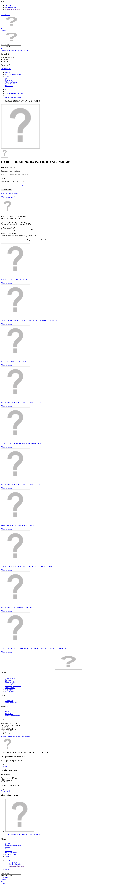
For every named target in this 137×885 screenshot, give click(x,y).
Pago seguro (9, 690)
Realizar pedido (6, 69)
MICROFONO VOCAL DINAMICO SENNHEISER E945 (21, 402)
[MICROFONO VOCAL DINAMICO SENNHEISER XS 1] (15, 481)
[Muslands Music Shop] (11, 27)
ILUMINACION (11, 84)
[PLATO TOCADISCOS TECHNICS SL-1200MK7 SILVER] (15, 440)
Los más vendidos (11, 703)
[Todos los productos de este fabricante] (7, 212)
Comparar (4, 766)
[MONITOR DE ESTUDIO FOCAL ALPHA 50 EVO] (15, 522)
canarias (28, 737)
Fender (16, 737)
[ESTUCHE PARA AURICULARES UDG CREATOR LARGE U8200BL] (15, 563)
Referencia (5, 167)
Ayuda (7, 860)
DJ (6, 78)
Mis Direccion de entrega (13, 716)
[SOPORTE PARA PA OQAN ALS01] (15, 276)
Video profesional (11, 82)
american (11, 737)
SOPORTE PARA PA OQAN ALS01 (14, 279)
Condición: (5, 171)
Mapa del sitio (10, 682)
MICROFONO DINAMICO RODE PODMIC (17, 607)
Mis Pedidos (9, 714)
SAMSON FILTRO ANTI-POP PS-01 (14, 361)
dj (20, 737)
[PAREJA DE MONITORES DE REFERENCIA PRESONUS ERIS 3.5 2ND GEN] (15, 317)
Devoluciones (9, 691)
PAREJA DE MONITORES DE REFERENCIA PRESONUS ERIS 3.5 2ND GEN (29, 320)
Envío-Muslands (10, 7)
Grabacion (8, 80)
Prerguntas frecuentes (12, 9)
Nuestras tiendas (10, 678)
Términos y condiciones (13, 686)
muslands (4, 737)
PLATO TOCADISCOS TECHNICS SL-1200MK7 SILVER (22, 443)
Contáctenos (9, 5)
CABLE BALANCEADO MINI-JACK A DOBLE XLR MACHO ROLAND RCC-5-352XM (33, 648)
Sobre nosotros (10, 688)
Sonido (7, 76)
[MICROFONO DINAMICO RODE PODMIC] (15, 604)
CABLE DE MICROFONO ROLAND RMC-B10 (22, 835)
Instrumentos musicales (13, 74)
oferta (23, 737)
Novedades (9, 701)
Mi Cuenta (8, 712)
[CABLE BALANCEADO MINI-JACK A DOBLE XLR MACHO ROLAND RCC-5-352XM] (15, 645)
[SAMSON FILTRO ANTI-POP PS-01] (15, 358)
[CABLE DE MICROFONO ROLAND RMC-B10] (20, 148)
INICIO (7, 72)
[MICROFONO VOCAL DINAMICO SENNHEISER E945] (15, 399)
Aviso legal (9, 684)
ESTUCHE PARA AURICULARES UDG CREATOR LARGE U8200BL (27, 566)
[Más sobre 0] (19, 831)
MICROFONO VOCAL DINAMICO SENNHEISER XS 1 (21, 484)
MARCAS (9, 86)
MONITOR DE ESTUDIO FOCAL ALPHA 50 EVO (19, 525)
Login (7, 869)
